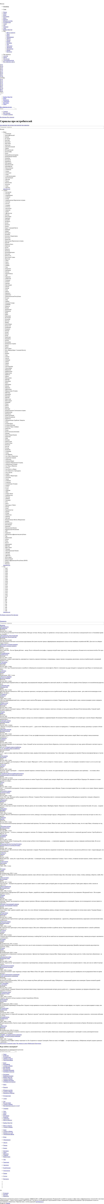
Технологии (9, 48)
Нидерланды (8, 412)
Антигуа (7, 206)
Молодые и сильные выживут (8, 646)
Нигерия (7, 409)
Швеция (7, 545)
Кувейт (7, 353)
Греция (7, 286)
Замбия (7, 301)
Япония (7, 563)
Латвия (7, 356)
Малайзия (8, 381)
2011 (6, 594)
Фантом (2, 819)
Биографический (10, 135)
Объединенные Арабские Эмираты (15, 420)
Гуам (6, 290)
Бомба (1, 713)
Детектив (7, 145)
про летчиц (11, 125)
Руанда (7, 448)
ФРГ (6, 531)
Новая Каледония (10, 417)
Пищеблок (3, 836)
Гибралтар (8, 278)
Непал (7, 405)
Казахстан (8, 325)
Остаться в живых (5, 792)
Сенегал (7, 467)
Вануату (7, 249)
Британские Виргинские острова (14, 241)
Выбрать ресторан (8, 1076)
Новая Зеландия (9, 415)
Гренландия (8, 285)
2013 (6, 591)
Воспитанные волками (6, 967)
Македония (8, 378)
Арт (4, 25)
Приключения (9, 168)
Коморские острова (10, 343)
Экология (9, 47)
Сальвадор (8, 451)
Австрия (7, 193)
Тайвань (7, 498)
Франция (7, 526)
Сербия (7, 474)
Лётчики (2, 672)
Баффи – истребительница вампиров (10, 1036)
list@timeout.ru (40, 1201)
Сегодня (5, 56)
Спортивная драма (10, 176)
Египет (7, 298)
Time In (8, 38)
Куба (6, 352)
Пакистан (8, 428)
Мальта (7, 386)
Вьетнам (7, 259)
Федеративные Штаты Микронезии (15, 519)
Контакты (9, 51)
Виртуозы (3, 1027)
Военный (7, 142)
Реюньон (7, 444)
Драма (7, 148)
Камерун (7, 329)
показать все (6, 189)
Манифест (3, 810)
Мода (4, 18)
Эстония (7, 554)
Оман (6, 422)
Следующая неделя (8, 60)
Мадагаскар (8, 373)
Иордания (8, 311)
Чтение (8, 40)
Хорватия (7, 532)
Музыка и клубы (8, 21)
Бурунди (7, 246)
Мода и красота (10, 32)
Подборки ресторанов (9, 1081)
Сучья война (3, 984)
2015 (6, 588)
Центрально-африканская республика (15, 534)
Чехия (7, 539)
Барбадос (7, 218)
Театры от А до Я (8, 1132)
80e (6, 601)
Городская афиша (8, 1060)
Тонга (6, 503)
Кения (7, 334)
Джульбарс (3, 663)
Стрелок (2, 932)
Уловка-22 (3, 695)
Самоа (7, 453)
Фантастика (8, 182)
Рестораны (6, 16)
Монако (7, 397)
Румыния (7, 449)
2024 (6, 573)
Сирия (7, 479)
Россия (7, 446)
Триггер (2, 766)
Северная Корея (9, 461)
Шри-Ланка (8, 547)
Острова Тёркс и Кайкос (12, 426)
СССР (7, 487)
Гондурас (7, 280)
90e (6, 599)
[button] (0, 94)
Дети (4, 28)
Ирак (6, 312)
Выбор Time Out (7, 29)
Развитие (5, 1117)
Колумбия (8, 342)
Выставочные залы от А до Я (11, 1105)
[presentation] (1, 92)
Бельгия (7, 224)
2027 (6, 568)
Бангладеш (8, 216)
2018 (6, 583)
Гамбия (7, 265)
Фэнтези (7, 184)
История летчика (4, 828)
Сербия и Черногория (11, 475)
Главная (5, 111)
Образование (10, 37)
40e (6, 607)
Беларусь (7, 221)
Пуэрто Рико (8, 443)
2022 (6, 576)
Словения (8, 482)
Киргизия (8, 337)
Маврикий (8, 369)
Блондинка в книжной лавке (8, 1043)
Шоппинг (6, 1154)
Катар (6, 332)
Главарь (2, 940)
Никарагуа (8, 413)
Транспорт (9, 46)
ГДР (6, 275)
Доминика (8, 294)
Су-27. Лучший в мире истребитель (10, 748)
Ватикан (7, 250)
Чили (6, 541)
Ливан (7, 361)
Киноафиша (6, 1064)
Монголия (8, 399)
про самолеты (25, 125)
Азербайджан (9, 195)
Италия (7, 321)
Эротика (7, 187)
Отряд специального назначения (9, 976)
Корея (6, 347)
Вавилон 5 (3, 801)
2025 (6, 571)
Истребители (3, 628)
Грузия (7, 288)
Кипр (6, 335)
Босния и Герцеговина (11, 236)
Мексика (7, 392)
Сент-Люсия (8, 472)
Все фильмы (3, 117)
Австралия (8, 192)
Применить (3, 621)
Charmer (8, 1203)
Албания (7, 197)
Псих (1, 783)
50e (6, 605)
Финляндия (8, 524)
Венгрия (7, 254)
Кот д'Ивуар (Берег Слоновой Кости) (15, 350)
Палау (7, 430)
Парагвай (7, 436)
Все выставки (7, 1103)
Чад (6, 536)
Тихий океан (3, 1009)
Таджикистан (9, 495)
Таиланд (7, 497)
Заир (6, 299)
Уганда (7, 513)
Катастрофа (8, 151)
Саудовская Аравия (10, 457)
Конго (7, 345)
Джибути (7, 293)
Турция (7, 511)
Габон (7, 260)
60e (6, 604)
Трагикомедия (9, 177)
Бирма (7, 231)
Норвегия (8, 418)
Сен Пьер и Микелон (11, 466)
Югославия (8, 557)
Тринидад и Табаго (10, 505)
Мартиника (8, 389)
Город (4, 13)
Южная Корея (9, 559)
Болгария (7, 233)
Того (6, 501)
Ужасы (7, 181)
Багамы (7, 215)
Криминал (8, 161)
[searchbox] (52, 127)
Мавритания (8, 371)
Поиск (5, 12)
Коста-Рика (8, 348)
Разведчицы (3, 914)
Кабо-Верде (8, 324)
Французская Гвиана (11, 528)
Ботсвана (7, 237)
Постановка (3, 1001)
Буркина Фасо (9, 244)
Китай (7, 340)
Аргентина (8, 208)
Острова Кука (9, 423)
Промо (8, 50)
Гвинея (7, 272)
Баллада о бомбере (5, 678)
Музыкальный (9, 164)
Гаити (7, 262)
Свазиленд (8, 459)
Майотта (7, 374)
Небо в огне (3, 704)
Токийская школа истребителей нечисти (11, 775)
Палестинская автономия (12, 431)
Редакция (5, 1193)
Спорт (5, 24)
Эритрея (7, 552)
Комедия (7, 158)
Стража (2, 870)
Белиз (6, 223)
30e (6, 609)
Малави (7, 379)
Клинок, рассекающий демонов (9, 905)
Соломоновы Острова (11, 484)
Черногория (8, 537)
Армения (7, 210)
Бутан (6, 247)
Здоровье (5, 26)
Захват (2, 949)
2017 (6, 584)
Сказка (7, 171)
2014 (6, 589)
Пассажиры (3, 757)
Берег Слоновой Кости (11, 228)
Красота (5, 19)
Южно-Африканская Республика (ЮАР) (16, 560)
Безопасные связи (5, 958)
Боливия (7, 234)
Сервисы (5, 1155)
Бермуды (7, 229)
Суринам (7, 490)
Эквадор (7, 549)
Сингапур (8, 477)
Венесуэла (8, 255)
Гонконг (7, 281)
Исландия (8, 317)
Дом (7, 44)
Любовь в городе (8, 1058)
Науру (7, 404)
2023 (6, 575)
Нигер (7, 407)
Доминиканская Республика (13, 296)
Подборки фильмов (8, 1070)
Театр (8, 34)
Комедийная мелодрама (11, 155)
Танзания (7, 500)
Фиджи (7, 521)
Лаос (6, 355)
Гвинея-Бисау (9, 273)
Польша (7, 440)
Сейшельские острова (11, 464)
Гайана (7, 263)
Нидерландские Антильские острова (15, 410)
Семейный (8, 169)
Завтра (5, 57)
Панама (7, 433)
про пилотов (17, 125)
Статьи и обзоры (8, 1066)
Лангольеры (3, 863)
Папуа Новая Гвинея (11, 435)
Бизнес (8, 41)
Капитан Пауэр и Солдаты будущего (10, 845)
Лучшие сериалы (8, 114)
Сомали (7, 485)
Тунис (7, 508)
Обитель (2, 854)
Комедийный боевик (11, 156)
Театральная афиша (8, 1134)
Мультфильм (8, 166)
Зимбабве (7, 304)
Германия (7, 277)
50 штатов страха (5, 993)
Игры (8, 35)
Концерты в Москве (8, 1093)
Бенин (7, 226)
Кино (4, 15)
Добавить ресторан (8, 1080)
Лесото (7, 358)
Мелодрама (8, 163)
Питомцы (9, 43)
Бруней (7, 242)
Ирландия (8, 316)
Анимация (8, 133)
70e (6, 602)
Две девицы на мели (22, 1043)
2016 (6, 586)
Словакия (8, 480)
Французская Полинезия (12, 529)
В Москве (6, 1055)
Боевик (7, 137)
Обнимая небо (4, 687)
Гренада (7, 283)
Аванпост (2, 739)
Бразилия (7, 239)
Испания (7, 319)
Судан (7, 488)
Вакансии (6, 1196)
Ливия (7, 363)
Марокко (7, 387)
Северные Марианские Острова (14, 462)
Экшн (6, 186)
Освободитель (4, 1018)
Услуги (5, 1176)
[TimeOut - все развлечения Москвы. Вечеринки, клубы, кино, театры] (3, 2)
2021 (6, 578)
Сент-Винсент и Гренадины (13, 471)
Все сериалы (6, 113)
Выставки (6, 103)
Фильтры (2, 625)
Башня (2, 896)
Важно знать (6, 1156)
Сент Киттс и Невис (10, 469)
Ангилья (7, 202)
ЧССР (7, 542)
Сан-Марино (8, 454)
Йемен (7, 322)
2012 (6, 592)
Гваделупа (8, 268)
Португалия (8, 441)
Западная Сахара (9, 303)
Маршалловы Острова (11, 391)
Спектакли (6, 101)
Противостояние (4, 923)
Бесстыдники (3, 879)
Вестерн (7, 140)
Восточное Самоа (10, 257)
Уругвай (7, 518)
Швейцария (8, 544)
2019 (6, 581)
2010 (6, 596)
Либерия (7, 360)
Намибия (7, 402)
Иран (6, 314)
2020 (6, 579)
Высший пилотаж (5, 731)
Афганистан (8, 213)
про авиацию (3, 125)
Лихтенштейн (9, 366)
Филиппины (8, 523)
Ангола (7, 203)
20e (6, 610)
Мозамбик (8, 394)
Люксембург (8, 368)
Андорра (7, 205)
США (6, 492)
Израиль (7, 306)
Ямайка (7, 562)
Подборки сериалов (5, 615)
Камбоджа (8, 327)
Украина (7, 516)
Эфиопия (7, 555)
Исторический (9, 150)
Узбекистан (8, 515)
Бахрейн (7, 219)
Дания (7, 291)
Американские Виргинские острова (15, 200)
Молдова (7, 396)
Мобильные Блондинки (34, 1043)
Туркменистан (9, 510)
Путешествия (7, 22)
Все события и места (9, 62)
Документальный (10, 146)
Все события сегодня (6, 107)
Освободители (4, 654)
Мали (6, 382)
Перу (6, 438)
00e (6, 597)
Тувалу (7, 506)
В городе (7, 138)
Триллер (7, 179)
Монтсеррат (8, 400)
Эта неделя (6, 59)
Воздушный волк (5, 888)
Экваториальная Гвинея (11, 550)
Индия (7, 307)
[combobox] (52, 127)
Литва (7, 365)
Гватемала (8, 270)
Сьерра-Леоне (9, 493)
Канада (7, 330)
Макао (7, 376)
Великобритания (9, 252)
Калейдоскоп (6, 1168)
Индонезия (8, 309)
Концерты (6, 100)
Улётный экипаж (4, 722)
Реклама (5, 1194)
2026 (6, 570)
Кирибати (8, 338)
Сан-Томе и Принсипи (11, 456)
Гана (6, 267)
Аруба (7, 211)
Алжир (7, 198)
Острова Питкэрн (10, 425)
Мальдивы (8, 384)
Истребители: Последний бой (8, 637)
